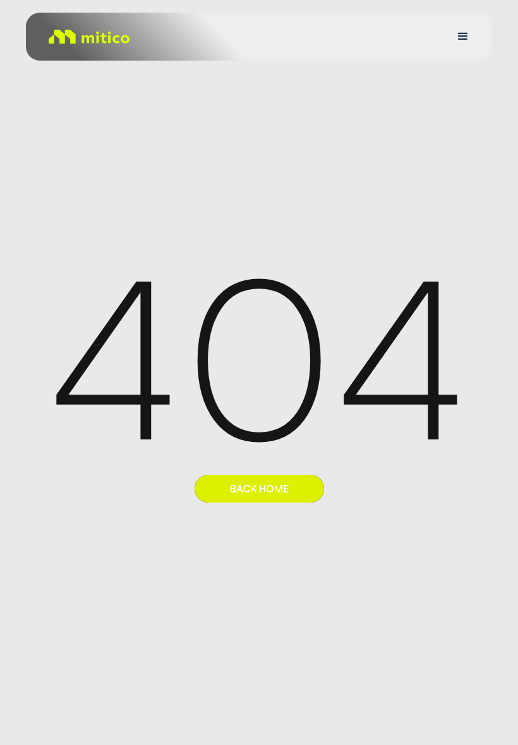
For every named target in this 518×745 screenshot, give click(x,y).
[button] (463, 37)
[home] (89, 37)
